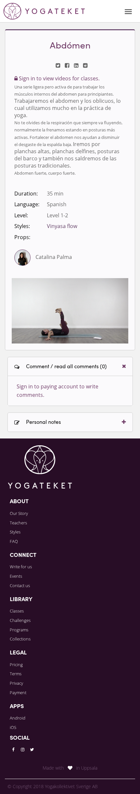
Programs (19, 630)
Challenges (20, 620)
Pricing (16, 664)
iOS (13, 727)
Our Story (19, 513)
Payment (18, 692)
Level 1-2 (57, 215)
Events (16, 576)
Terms (15, 674)
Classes (17, 611)
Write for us (21, 567)
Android (17, 718)
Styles (15, 532)
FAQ (14, 541)
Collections (20, 639)
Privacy (16, 683)
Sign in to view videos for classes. (59, 78)
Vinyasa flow (62, 226)
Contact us (20, 585)
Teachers (18, 523)
